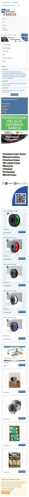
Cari (25, 35)
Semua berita (14, 94)
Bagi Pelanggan (6, 48)
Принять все (5, 493)
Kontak (4, 61)
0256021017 (6, 362)
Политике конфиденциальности (7, 489)
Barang (4, 18)
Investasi (4, 25)
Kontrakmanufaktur (5, 29)
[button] (3, 39)
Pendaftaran (15, 2)
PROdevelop (6, 229)
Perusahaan (5, 51)
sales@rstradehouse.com (8, 5)
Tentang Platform (6, 44)
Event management (7, 58)
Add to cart (22, 231)
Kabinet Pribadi (6, 2)
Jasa (3, 22)
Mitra (3, 54)
